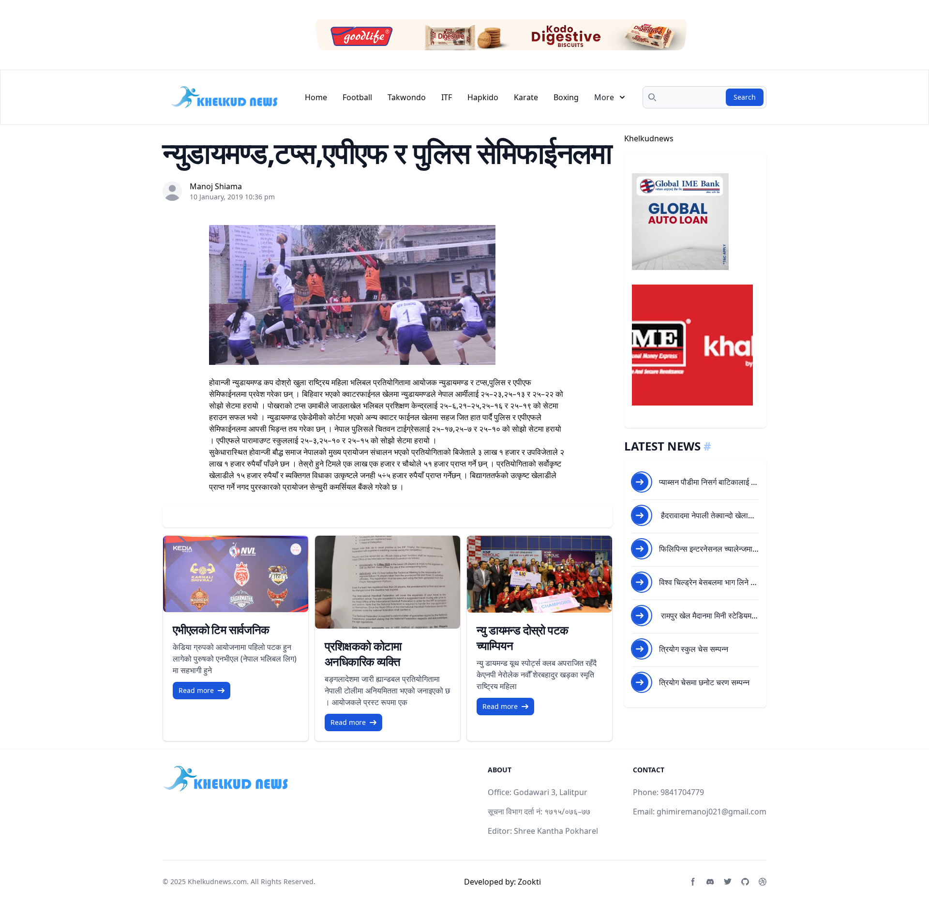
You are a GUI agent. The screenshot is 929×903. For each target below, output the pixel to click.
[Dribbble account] (762, 882)
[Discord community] (710, 882)
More (604, 97)
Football (357, 97)
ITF (446, 97)
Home (316, 97)
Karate (526, 97)
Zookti (529, 881)
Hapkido (482, 97)
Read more (196, 690)
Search (745, 97)
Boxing (566, 97)
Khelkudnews (649, 138)
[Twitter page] (728, 882)
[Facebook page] (693, 882)
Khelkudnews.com (217, 881)
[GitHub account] (745, 882)
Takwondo (407, 97)
